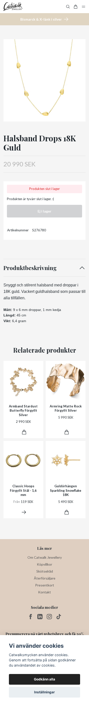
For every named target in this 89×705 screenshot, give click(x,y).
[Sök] (68, 6)
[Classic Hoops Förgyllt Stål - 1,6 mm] (23, 512)
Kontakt (44, 592)
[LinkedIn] (40, 616)
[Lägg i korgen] (24, 432)
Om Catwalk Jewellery (44, 557)
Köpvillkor (44, 564)
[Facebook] (30, 616)
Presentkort (44, 585)
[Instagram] (49, 616)
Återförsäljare (44, 578)
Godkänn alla (44, 679)
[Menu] (84, 6)
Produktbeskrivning (30, 267)
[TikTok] (58, 616)
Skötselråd (44, 571)
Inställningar (44, 692)
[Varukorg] (76, 6)
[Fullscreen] (44, 80)
